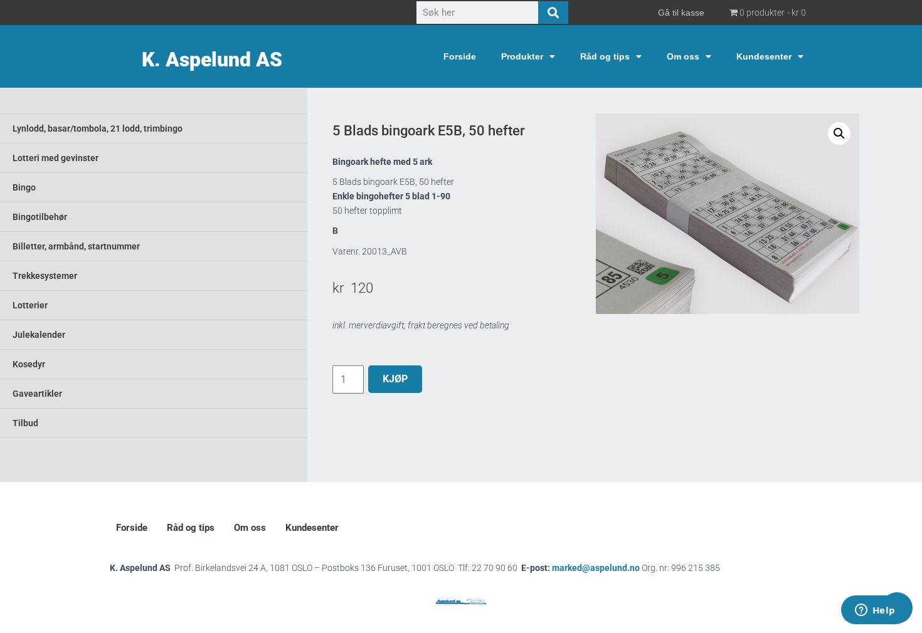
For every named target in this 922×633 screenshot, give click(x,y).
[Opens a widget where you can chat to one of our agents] (874, 611)
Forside (459, 56)
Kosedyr (29, 364)
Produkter (522, 56)
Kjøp (395, 379)
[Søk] (553, 12)
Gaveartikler (37, 394)
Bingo (24, 187)
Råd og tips (605, 56)
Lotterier (30, 305)
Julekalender (39, 335)
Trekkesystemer (45, 276)
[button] (839, 133)
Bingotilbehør (40, 217)
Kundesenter (764, 56)
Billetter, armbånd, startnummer (76, 246)
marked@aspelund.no (636, 568)
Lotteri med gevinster (55, 158)
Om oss (683, 56)
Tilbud (25, 423)
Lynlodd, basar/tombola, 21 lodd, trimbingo (98, 128)
